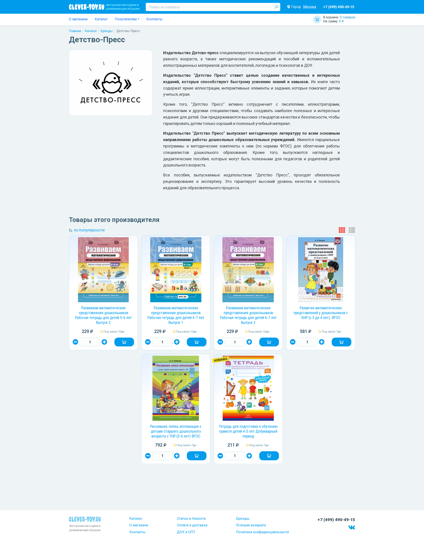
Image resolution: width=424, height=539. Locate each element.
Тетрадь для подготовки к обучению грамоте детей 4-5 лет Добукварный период (248, 431)
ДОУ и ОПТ (186, 532)
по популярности (89, 230)
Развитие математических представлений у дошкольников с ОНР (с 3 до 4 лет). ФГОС (320, 313)
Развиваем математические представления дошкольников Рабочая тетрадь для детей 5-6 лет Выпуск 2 (103, 315)
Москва (309, 7)
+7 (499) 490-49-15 (338, 7)
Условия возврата (251, 525)
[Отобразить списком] (352, 230)
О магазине (78, 19)
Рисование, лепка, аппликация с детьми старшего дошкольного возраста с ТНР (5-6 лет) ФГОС (175, 431)
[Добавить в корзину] (124, 342)
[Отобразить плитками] (342, 230)
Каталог (101, 19)
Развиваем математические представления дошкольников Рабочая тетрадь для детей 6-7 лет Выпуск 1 (176, 315)
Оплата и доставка (192, 525)
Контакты (154, 19)
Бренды (107, 31)
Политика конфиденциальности (262, 532)
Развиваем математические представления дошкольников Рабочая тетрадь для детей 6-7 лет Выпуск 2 (248, 315)
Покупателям (126, 19)
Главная (75, 31)
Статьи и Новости (191, 518)
